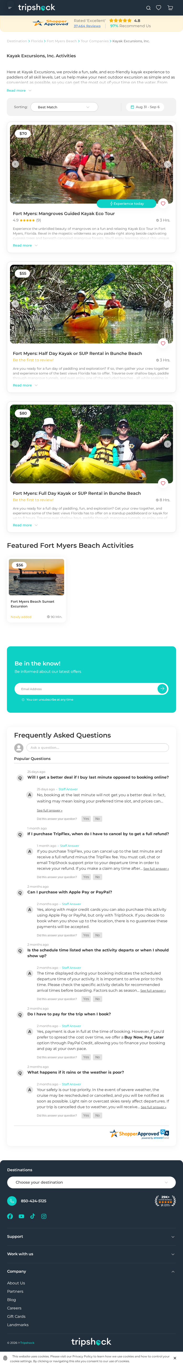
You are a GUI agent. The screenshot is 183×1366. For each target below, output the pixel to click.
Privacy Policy (82, 1356)
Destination (17, 41)
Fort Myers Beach (62, 41)
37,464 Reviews (87, 26)
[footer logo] (91, 1343)
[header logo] (37, 8)
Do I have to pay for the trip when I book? (69, 1014)
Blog (11, 1299)
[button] (86, 819)
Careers (14, 1308)
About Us (16, 1283)
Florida (37, 41)
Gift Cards (16, 1316)
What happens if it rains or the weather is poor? (75, 1072)
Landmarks (18, 1325)
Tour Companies (95, 41)
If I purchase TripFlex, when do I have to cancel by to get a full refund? (98, 834)
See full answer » (49, 810)
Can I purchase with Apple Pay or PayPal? (69, 892)
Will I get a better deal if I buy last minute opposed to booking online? (98, 777)
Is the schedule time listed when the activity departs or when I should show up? (98, 953)
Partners (15, 1291)
